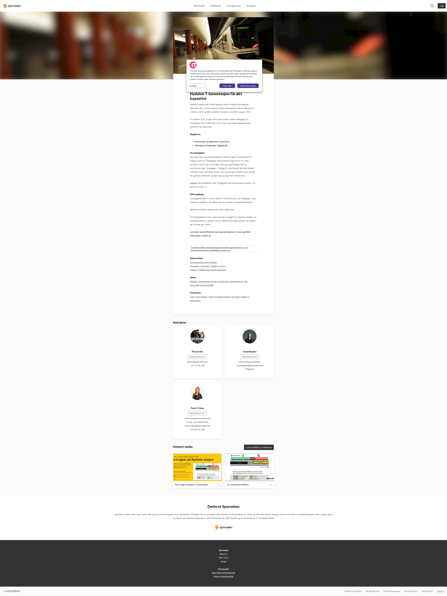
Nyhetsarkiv (199, 5)
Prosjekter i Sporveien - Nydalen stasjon (207, 266)
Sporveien (235, 296)
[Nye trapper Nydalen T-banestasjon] (197, 467)
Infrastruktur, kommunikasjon (230, 281)
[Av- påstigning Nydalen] (249, 467)
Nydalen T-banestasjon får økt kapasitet (208, 270)
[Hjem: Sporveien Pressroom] (11, 5)
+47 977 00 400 (197, 365)
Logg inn (440, 591)
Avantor (193, 183)
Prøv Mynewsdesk (391, 591)
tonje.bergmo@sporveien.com (249, 365)
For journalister (411, 591)
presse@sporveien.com (197, 361)
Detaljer (193, 86)
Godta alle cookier (248, 86)
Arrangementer (234, 5)
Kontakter (251, 5)
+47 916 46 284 (197, 429)
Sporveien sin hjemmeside (223, 572)
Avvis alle (227, 86)
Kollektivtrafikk (207, 285)
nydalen (203, 296)
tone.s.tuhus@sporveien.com (197, 425)
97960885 (249, 369)
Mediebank (216, 5)
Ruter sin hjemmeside (223, 576)
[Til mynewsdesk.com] (12, 591)
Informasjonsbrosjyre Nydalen (203, 262)
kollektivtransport (223, 296)
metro (192, 296)
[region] (224, 76)
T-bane (211, 296)
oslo (198, 296)
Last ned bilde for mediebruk (259, 447)
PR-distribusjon (373, 591)
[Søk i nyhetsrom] (432, 6)
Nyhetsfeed (427, 591)
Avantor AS (222, 145)
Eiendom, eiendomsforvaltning (203, 281)
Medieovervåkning (353, 591)
